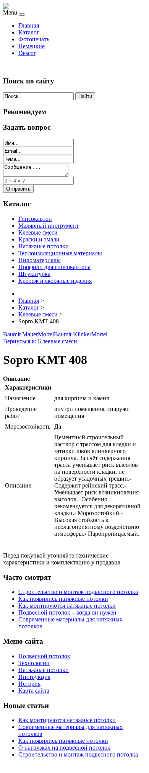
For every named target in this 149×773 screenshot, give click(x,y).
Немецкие (31, 46)
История (29, 683)
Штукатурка (34, 274)
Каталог (28, 32)
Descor (27, 53)
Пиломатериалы (39, 260)
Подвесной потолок (44, 656)
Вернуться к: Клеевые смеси (40, 341)
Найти (85, 96)
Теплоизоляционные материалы (60, 253)
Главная (28, 25)
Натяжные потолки (43, 246)
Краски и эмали (39, 239)
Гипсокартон (35, 218)
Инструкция (34, 677)
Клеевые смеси (38, 232)
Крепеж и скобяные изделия (55, 280)
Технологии (34, 663)
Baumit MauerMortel (28, 334)
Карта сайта (33, 690)
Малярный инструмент (48, 225)
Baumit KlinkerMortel (80, 334)
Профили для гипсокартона (54, 267)
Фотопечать (33, 39)
